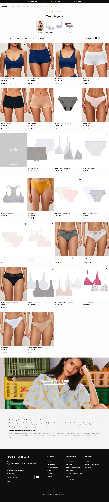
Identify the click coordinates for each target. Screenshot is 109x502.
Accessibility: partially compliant (74, 473)
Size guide (49, 476)
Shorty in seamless (88, 78)
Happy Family (77, 1)
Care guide (88, 467)
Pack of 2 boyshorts (33, 168)
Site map (68, 476)
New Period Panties (56, 1)
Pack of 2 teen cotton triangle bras (64, 303)
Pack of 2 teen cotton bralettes (36, 258)
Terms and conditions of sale (73, 467)
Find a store (50, 473)
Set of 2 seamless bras (34, 303)
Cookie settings (70, 479)
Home (48, 11)
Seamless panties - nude (34, 347)
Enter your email (10, 473)
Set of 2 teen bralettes (7, 213)
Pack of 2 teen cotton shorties (9, 258)
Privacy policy (69, 470)
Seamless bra (58, 78)
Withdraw (49, 470)
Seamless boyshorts (33, 78)
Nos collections (59, 11)
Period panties (5, 347)
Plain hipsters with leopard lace (63, 258)
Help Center (50, 461)
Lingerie (52, 11)
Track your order (51, 464)
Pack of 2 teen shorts (88, 168)
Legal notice (69, 464)
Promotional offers (70, 461)
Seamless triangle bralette (7, 78)
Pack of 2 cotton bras (88, 303)
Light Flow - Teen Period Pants (63, 123)
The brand (87, 461)
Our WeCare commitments (92, 464)
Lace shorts (31, 213)
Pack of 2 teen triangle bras (62, 168)
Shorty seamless (32, 123)
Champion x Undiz (32, 1)
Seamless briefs (87, 123)
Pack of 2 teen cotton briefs (62, 213)
